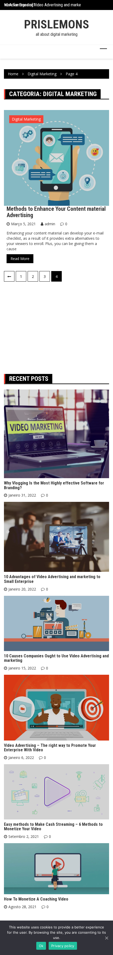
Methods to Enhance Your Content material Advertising (56, 212)
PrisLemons (56, 24)
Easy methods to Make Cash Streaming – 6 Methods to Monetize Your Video (53, 827)
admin (50, 223)
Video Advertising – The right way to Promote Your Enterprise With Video (50, 748)
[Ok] (106, 938)
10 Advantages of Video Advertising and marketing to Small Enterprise (52, 579)
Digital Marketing (26, 119)
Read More (20, 258)
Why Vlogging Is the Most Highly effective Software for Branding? (54, 485)
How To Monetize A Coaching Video (36, 899)
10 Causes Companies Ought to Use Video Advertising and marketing (56, 658)
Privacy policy (62, 946)
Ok (41, 946)
